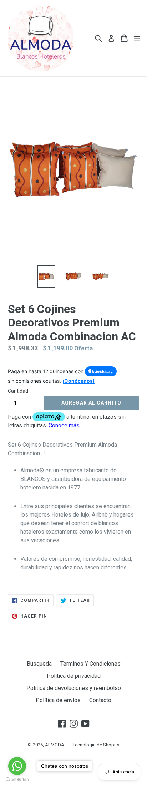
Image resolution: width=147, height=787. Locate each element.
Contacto (100, 700)
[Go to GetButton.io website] (17, 779)
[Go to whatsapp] (17, 766)
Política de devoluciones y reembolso (73, 688)
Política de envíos (58, 700)
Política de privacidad (74, 675)
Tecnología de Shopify (96, 744)
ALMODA (54, 744)
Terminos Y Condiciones (90, 663)
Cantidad (18, 391)
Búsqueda (39, 663)
